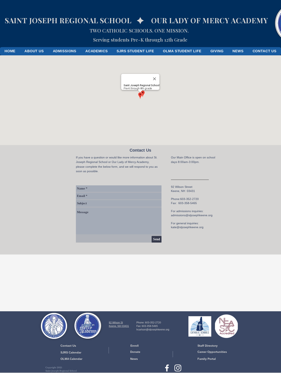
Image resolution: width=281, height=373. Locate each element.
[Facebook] (167, 368)
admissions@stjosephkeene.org (191, 215)
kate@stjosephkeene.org (187, 227)
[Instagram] (177, 368)
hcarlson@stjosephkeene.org (152, 329)
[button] (34, 51)
